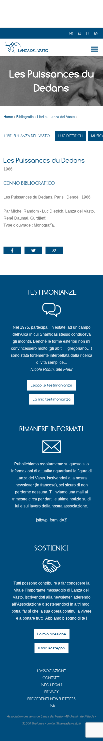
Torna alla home (95, 49)
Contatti (51, 677)
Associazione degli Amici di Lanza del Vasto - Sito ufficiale (13, 47)
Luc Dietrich (70, 135)
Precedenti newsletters (52, 698)
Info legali (51, 684)
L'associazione (51, 670)
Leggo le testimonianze (51, 385)
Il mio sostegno (51, 648)
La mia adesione (51, 634)
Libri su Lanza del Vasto (27, 135)
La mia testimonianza (51, 399)
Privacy (51, 691)
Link (52, 705)
